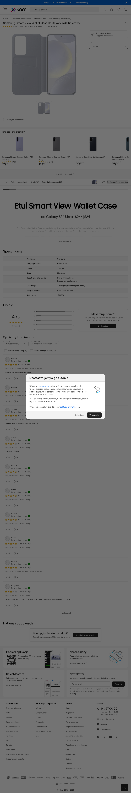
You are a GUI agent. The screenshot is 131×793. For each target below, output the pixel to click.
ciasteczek (44, 386)
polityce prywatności (69, 407)
